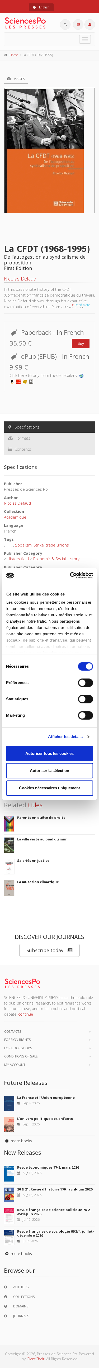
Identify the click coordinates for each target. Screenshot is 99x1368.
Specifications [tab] (26, 427)
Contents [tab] (22, 449)
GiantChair (35, 1358)
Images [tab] (18, 78)
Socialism (23, 545)
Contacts (12, 1031)
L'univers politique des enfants (45, 1118)
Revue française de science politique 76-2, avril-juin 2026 (54, 1211)
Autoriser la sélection (49, 770)
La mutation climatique (38, 881)
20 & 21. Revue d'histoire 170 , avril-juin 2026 (54, 1189)
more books (21, 1140)
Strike (39, 545)
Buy (80, 343)
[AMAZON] (12, 381)
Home (14, 55)
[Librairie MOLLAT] (31, 381)
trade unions (57, 545)
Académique (15, 517)
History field (18, 558)
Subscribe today (44, 950)
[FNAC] (24, 381)
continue (25, 1014)
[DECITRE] (18, 381)
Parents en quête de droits (41, 817)
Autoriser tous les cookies (49, 753)
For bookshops (18, 1048)
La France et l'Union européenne (46, 1097)
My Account (14, 1064)
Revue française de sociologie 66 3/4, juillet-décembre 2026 (55, 1233)
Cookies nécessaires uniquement (49, 788)
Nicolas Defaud (20, 278)
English (43, 7)
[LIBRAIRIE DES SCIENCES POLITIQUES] (81, 375)
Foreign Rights (17, 1039)
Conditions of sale (21, 1056)
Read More (82, 305)
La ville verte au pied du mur (42, 839)
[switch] (85, 682)
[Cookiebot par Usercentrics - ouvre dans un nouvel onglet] (70, 575)
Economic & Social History (56, 558)
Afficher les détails (65, 736)
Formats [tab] (22, 438)
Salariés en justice (33, 860)
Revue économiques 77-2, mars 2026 (48, 1167)
